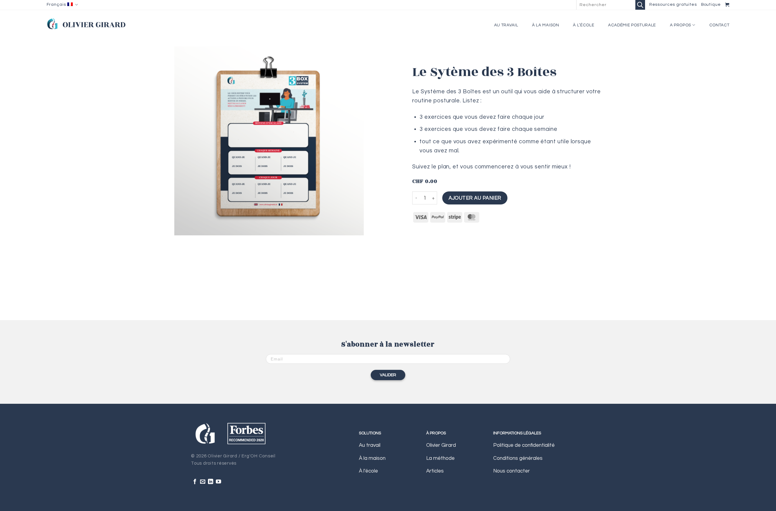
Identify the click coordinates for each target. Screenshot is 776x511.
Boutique (711, 4)
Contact (719, 25)
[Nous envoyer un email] (202, 482)
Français (56, 4)
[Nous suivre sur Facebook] (194, 482)
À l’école (583, 25)
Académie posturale (632, 25)
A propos (680, 25)
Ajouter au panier (475, 198)
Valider (388, 375)
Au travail (506, 25)
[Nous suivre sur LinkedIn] (210, 482)
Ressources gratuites (673, 4)
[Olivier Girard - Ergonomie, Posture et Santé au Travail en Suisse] (86, 23)
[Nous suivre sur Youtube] (218, 482)
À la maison (545, 25)
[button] (727, 4)
